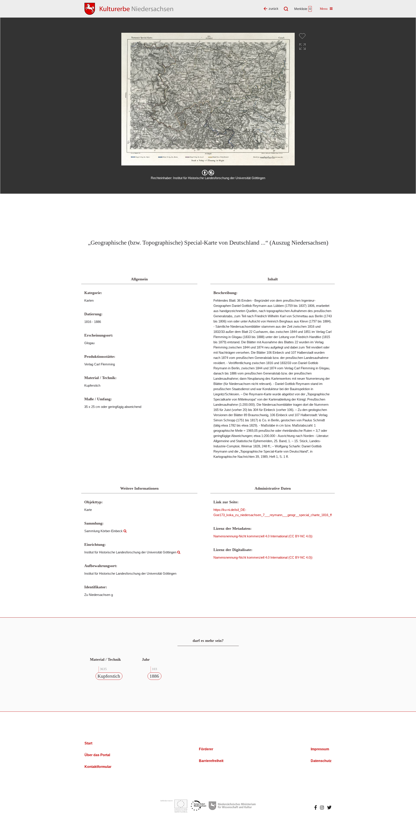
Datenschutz (321, 761)
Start (88, 743)
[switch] (302, 36)
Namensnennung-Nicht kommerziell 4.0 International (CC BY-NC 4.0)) (262, 536)
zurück (273, 8)
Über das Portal (97, 755)
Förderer (206, 749)
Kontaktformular (97, 767)
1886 (154, 676)
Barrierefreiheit (211, 761)
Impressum (320, 749)
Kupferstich (109, 676)
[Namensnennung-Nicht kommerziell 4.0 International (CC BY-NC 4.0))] (208, 172)
